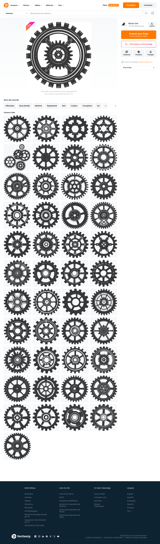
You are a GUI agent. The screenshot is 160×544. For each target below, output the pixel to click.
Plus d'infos (127, 68)
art (98, 106)
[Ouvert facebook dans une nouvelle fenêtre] (35, 536)
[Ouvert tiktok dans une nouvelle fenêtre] (51, 536)
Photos (26, 5)
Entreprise (29, 504)
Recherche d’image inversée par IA (36, 515)
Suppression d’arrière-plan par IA (35, 521)
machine (38, 106)
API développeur (31, 511)
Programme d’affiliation (68, 501)
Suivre (152, 26)
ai (106, 106)
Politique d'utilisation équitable (136, 537)
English (130, 494)
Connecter (148, 5)
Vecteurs (14, 5)
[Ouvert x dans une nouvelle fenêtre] (54, 536)
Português (131, 501)
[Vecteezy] (6, 5)
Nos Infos (98, 501)
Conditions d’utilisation (94, 537)
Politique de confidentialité (113, 537)
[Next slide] (113, 106)
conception (87, 106)
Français (130, 507)
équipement (52, 106)
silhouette (10, 106)
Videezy (28, 501)
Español (130, 497)
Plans (105, 5)
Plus (60, 5)
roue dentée (24, 106)
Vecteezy (28, 497)
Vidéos (37, 5)
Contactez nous (100, 497)
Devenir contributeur (99, 505)
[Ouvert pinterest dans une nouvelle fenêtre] (47, 536)
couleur (74, 106)
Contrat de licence (66, 494)
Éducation (29, 507)
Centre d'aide (99, 494)
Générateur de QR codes (34, 525)
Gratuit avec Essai (138, 34)
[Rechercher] (146, 13)
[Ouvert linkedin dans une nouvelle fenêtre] (43, 536)
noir (64, 106)
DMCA (61, 497)
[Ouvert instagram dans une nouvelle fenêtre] (39, 536)
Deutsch (130, 504)
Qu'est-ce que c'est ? (145, 62)
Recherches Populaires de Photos (69, 510)
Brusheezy (29, 494)
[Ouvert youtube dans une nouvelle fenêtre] (58, 536)
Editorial (49, 5)
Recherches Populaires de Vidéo (69, 516)
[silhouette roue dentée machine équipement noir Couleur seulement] (17, 128)
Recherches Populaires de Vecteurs (69, 505)
